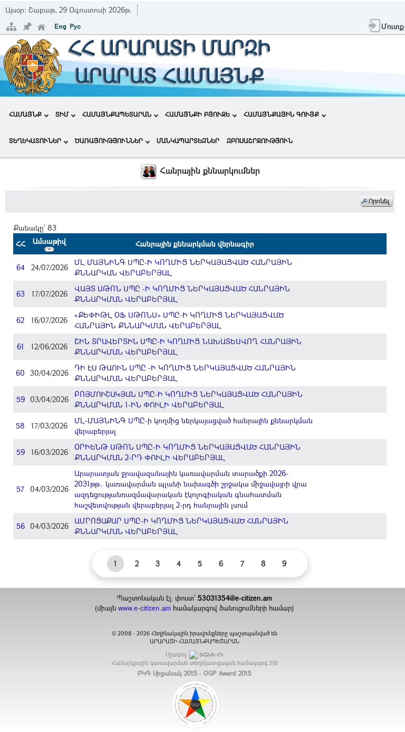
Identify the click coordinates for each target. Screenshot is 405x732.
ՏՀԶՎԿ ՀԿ (211, 654)
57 (20, 489)
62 (20, 320)
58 (20, 426)
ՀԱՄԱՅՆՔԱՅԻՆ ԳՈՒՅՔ (281, 114)
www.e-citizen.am (144, 608)
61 (20, 346)
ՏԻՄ (62, 114)
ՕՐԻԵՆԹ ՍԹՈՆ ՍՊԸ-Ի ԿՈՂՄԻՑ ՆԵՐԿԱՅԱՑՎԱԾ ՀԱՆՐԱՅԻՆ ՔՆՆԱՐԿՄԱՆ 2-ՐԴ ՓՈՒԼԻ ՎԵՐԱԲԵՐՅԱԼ (187, 452)
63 (20, 294)
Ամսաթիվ (49, 241)
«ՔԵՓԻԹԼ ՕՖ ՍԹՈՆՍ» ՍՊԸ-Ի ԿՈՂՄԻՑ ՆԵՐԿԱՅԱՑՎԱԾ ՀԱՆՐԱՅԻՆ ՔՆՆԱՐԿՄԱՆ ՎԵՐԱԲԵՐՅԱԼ (179, 320)
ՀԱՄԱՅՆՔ (25, 114)
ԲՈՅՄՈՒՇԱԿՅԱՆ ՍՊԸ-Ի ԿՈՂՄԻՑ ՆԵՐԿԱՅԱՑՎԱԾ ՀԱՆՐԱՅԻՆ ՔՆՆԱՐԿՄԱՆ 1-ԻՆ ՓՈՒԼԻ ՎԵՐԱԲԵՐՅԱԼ (188, 399)
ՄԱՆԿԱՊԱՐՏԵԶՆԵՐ (188, 140)
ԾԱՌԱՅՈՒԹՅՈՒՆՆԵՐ (109, 140)
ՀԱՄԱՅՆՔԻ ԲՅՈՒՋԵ (197, 114)
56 (20, 526)
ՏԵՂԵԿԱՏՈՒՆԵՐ (35, 140)
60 (20, 373)
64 (20, 267)
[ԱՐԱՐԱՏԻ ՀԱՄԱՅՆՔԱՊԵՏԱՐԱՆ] (32, 65)
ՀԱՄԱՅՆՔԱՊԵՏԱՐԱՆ (116, 114)
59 (20, 399)
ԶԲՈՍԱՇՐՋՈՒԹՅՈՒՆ (260, 140)
